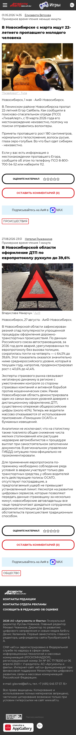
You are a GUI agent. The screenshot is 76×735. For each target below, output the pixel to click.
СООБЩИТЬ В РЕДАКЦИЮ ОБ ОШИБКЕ (30, 609)
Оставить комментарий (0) (38, 193)
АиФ (37, 313)
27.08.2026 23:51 (12, 239)
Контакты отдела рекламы (24, 604)
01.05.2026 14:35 (12, 15)
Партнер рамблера (35, 717)
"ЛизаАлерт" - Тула (14, 93)
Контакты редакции (19, 599)
